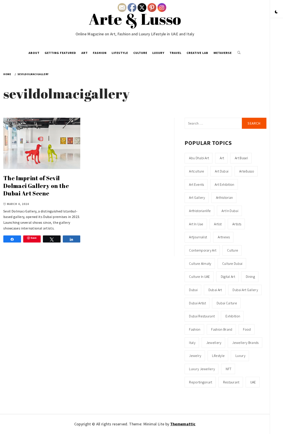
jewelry (195, 355)
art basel (241, 158)
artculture (196, 171)
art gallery (197, 197)
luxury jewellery (202, 369)
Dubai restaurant (202, 316)
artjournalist (198, 237)
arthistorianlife (200, 210)
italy (192, 342)
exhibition (233, 316)
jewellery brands (245, 342)
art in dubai (230, 210)
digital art (228, 276)
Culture (140, 53)
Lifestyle (120, 53)
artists (236, 224)
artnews (224, 237)
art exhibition (224, 184)
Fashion (100, 53)
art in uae (196, 224)
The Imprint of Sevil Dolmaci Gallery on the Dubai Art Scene (36, 185)
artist (218, 224)
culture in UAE (199, 276)
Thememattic (183, 423)
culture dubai (232, 263)
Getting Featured (60, 53)
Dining (250, 276)
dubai (193, 290)
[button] (276, 12)
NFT (228, 369)
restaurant (231, 382)
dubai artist (197, 303)
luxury (240, 355)
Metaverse (223, 53)
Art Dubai (221, 171)
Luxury (158, 53)
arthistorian (224, 197)
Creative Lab (197, 53)
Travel (176, 53)
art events (196, 184)
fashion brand (221, 329)
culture (232, 250)
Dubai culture (227, 303)
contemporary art (202, 250)
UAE (253, 382)
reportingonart (200, 382)
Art (84, 53)
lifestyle (218, 355)
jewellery (214, 342)
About (34, 53)
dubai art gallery (245, 290)
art (222, 158)
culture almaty (200, 263)
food (247, 329)
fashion (194, 329)
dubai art (215, 290)
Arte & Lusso (135, 18)
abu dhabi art (199, 158)
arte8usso (246, 171)
